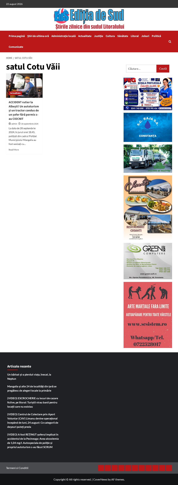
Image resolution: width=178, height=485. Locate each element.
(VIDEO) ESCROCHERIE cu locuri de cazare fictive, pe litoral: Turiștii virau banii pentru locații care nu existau (32, 402)
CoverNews (100, 479)
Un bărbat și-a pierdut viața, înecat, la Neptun (29, 376)
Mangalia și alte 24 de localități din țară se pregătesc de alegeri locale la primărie (31, 388)
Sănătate (122, 36)
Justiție (98, 36)
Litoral (135, 36)
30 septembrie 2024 (29, 123)
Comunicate (16, 47)
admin (14, 123)
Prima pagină (17, 36)
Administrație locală (63, 36)
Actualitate (84, 36)
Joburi (145, 36)
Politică (156, 36)
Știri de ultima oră (38, 36)
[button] (170, 42)
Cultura (110, 36)
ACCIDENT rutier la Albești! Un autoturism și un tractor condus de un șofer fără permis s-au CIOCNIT (24, 110)
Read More (14, 149)
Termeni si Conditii (17, 467)
